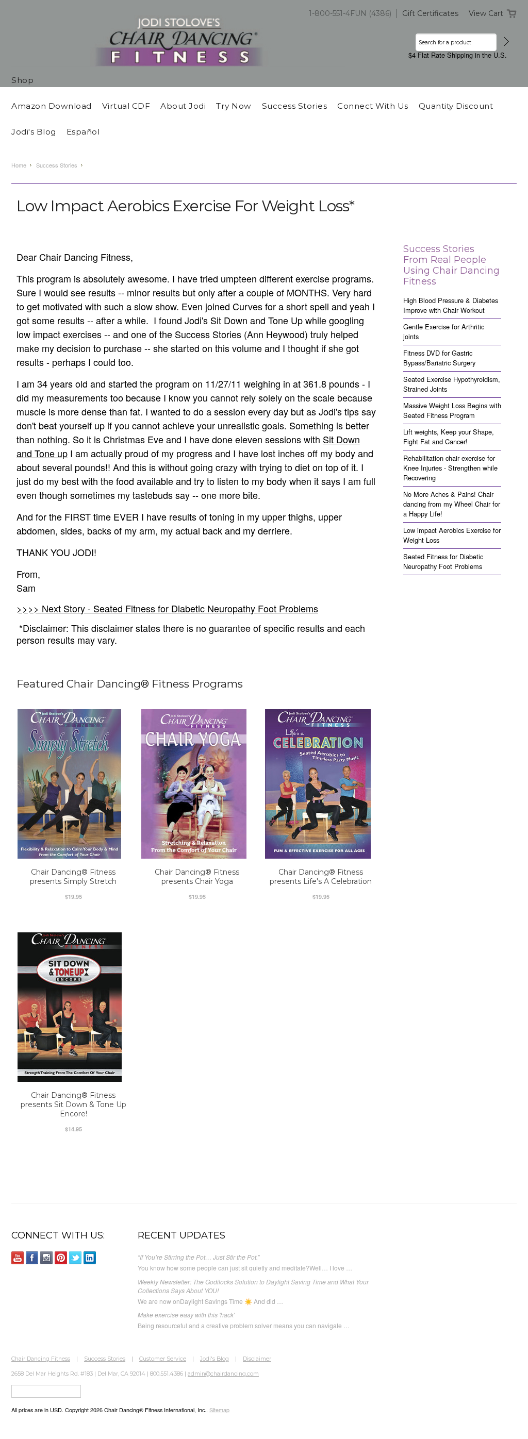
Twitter (75, 1257)
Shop (22, 80)
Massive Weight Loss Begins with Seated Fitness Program (452, 410)
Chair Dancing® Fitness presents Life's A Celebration (321, 876)
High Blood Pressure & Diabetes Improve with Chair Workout (450, 305)
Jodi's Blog (214, 1358)
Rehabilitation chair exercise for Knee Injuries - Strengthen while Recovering (450, 467)
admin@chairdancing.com (223, 1373)
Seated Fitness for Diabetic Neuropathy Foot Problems (443, 561)
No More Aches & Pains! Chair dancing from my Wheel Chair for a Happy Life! (451, 503)
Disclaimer (257, 1358)
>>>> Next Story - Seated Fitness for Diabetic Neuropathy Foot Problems (167, 608)
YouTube (17, 1257)
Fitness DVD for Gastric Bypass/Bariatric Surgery (439, 357)
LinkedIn (90, 1257)
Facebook (32, 1257)
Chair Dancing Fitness (40, 1358)
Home (18, 165)
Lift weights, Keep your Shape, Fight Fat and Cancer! (448, 436)
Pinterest (61, 1257)
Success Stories (56, 165)
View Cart (486, 13)
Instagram (46, 1257)
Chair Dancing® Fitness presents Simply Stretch (73, 876)
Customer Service (162, 1358)
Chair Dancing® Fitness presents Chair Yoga (197, 876)
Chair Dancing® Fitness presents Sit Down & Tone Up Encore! (73, 1104)
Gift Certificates (430, 13)
